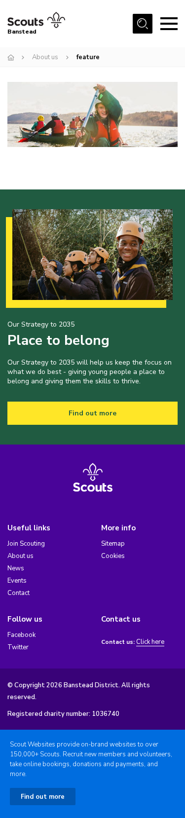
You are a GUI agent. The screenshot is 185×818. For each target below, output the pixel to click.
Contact (18, 593)
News (15, 568)
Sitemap (113, 543)
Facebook (21, 635)
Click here (150, 642)
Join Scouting (26, 543)
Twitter (18, 647)
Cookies (113, 556)
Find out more (92, 413)
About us (45, 57)
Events (17, 580)
